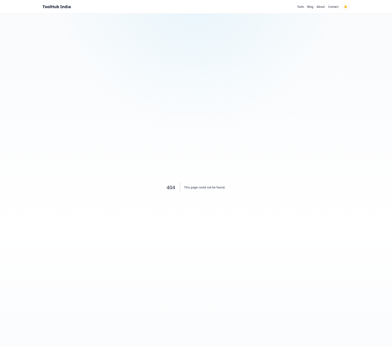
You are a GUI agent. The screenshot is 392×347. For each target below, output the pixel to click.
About (321, 7)
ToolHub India (56, 6)
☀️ (346, 6)
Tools (300, 7)
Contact (333, 7)
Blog (310, 7)
